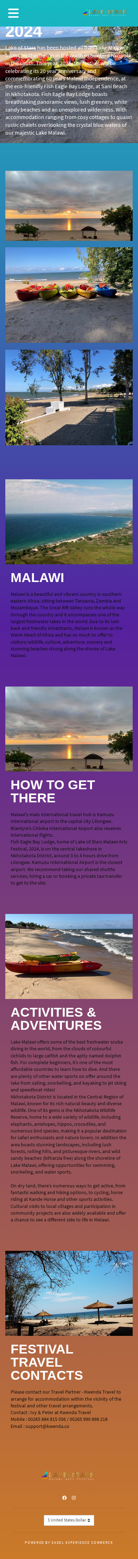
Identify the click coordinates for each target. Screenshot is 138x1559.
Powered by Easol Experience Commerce (69, 1542)
